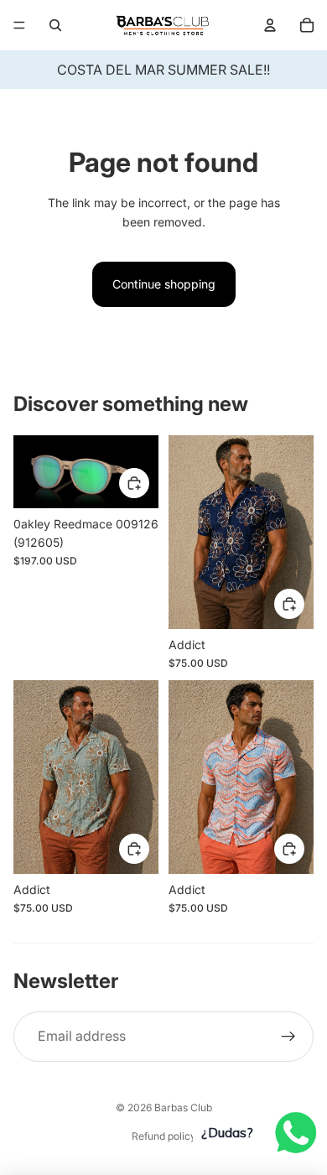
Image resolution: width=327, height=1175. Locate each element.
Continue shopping (163, 284)
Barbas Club (183, 1107)
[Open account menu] (270, 25)
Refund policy (164, 1136)
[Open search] (55, 25)
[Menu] (19, 25)
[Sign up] (288, 1036)
